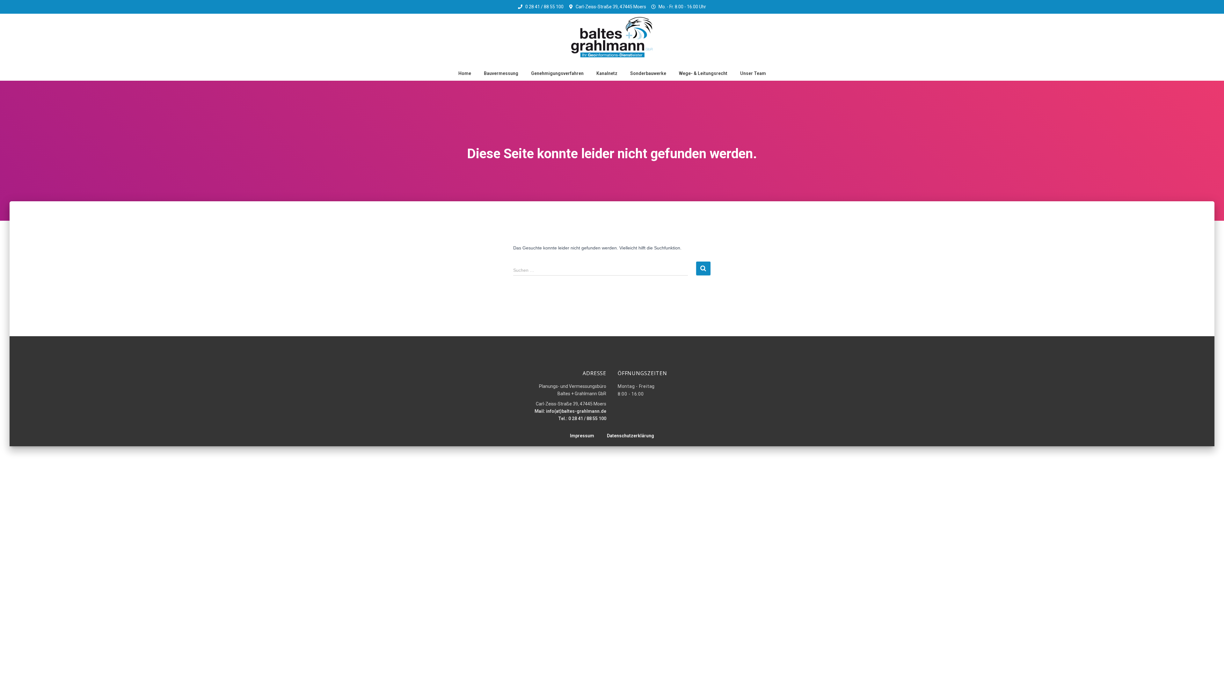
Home (464, 73)
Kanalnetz (606, 73)
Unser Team (753, 73)
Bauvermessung (501, 73)
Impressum (582, 435)
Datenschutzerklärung (630, 435)
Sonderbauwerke (648, 73)
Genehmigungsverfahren (557, 73)
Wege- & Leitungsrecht (703, 73)
